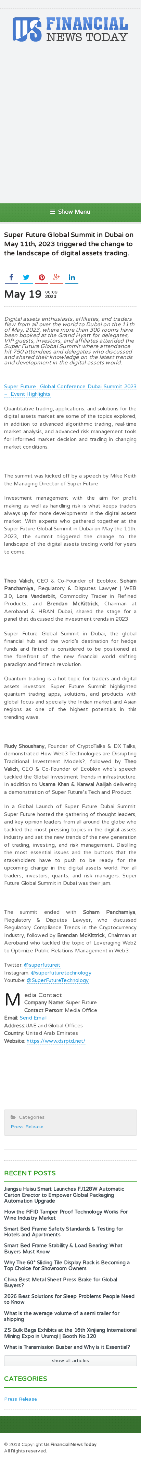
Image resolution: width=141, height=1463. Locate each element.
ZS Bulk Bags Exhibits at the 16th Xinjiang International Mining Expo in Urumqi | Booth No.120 (70, 1333)
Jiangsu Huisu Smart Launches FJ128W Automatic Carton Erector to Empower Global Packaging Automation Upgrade (64, 1195)
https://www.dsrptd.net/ (56, 1041)
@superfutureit (42, 965)
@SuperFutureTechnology (58, 980)
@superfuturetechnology (61, 973)
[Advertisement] (70, 122)
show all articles (70, 1360)
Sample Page (119, 1444)
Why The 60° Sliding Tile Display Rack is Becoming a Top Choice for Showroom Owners (67, 1265)
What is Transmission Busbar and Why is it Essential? (67, 1347)
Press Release (27, 1127)
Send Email (33, 1018)
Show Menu (74, 212)
